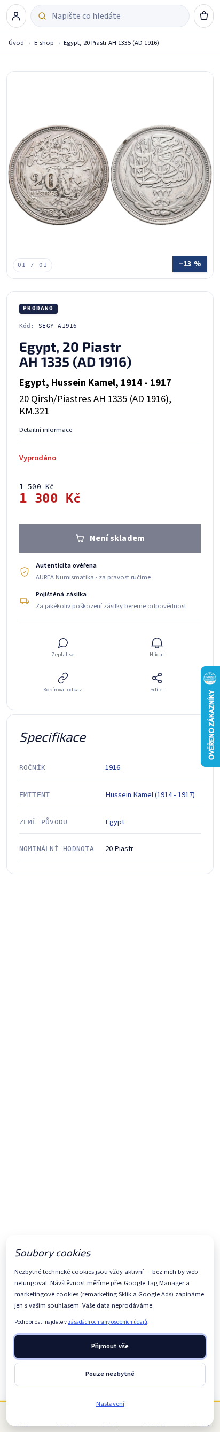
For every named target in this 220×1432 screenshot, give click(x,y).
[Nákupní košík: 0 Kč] (204, 16)
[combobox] (117, 16)
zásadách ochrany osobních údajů (107, 1322)
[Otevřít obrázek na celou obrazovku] (110, 175)
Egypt (114, 822)
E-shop (44, 43)
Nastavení (110, 1404)
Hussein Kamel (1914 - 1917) (150, 794)
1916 (112, 767)
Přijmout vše (110, 1346)
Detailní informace (45, 430)
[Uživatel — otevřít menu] (16, 16)
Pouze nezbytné (110, 1374)
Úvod (16, 43)
